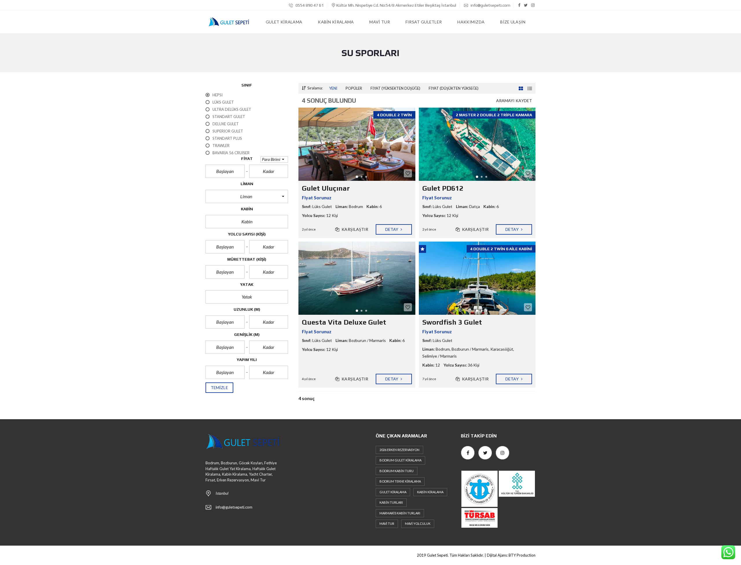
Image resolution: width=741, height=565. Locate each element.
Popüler (354, 88)
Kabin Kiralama (430, 492)
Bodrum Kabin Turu (396, 471)
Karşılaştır (354, 229)
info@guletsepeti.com (490, 5)
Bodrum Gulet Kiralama (400, 460)
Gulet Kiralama (392, 492)
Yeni (333, 88)
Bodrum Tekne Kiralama (400, 481)
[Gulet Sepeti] (229, 22)
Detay (392, 229)
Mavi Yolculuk (417, 523)
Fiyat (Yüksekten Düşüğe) (395, 88)
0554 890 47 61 (309, 5)
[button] (274, 159)
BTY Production (522, 555)
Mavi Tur (386, 523)
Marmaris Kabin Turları (399, 513)
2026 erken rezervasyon (399, 450)
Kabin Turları (391, 502)
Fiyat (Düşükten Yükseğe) (453, 88)
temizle (219, 387)
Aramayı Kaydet (514, 100)
